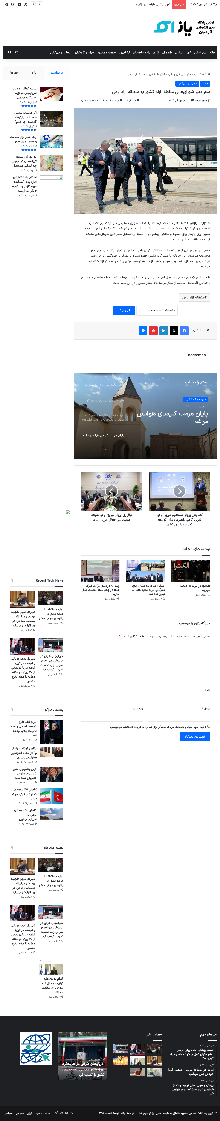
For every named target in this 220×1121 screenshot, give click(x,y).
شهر (188, 52)
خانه (212, 52)
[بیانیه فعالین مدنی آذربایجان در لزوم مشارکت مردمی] (51, 94)
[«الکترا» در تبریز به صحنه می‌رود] (190, 571)
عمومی (20, 1113)
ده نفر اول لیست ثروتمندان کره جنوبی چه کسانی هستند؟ (24, 161)
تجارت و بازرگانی (60, 52)
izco (101, 1113)
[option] (145, 416)
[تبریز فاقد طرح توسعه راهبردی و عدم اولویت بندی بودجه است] (51, 732)
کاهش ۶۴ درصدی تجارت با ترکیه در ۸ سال (24, 794)
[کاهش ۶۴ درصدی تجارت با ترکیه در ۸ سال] (51, 796)
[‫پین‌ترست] (153, 330)
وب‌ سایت (137, 709)
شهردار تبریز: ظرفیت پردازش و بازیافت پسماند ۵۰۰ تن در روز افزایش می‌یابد (126, 4)
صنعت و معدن (107, 52)
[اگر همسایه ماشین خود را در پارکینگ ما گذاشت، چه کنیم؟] (51, 119)
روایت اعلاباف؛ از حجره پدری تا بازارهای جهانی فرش (51, 614)
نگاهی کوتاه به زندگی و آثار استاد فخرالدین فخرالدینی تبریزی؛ (24, 753)
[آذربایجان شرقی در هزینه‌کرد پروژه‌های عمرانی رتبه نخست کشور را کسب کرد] (50, 645)
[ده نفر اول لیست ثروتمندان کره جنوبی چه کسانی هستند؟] (51, 163)
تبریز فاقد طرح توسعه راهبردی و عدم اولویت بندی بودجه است (24, 729)
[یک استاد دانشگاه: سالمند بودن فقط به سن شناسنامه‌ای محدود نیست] (154, 1072)
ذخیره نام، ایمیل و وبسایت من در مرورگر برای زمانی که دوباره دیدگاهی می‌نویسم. (158, 727)
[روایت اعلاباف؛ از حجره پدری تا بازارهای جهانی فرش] (50, 598)
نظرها (14, 72)
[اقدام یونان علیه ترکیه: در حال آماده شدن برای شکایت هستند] (50, 967)
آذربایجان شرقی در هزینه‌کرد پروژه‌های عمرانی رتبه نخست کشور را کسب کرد (51, 663)
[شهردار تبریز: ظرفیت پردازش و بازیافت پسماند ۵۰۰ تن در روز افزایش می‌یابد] (22, 599)
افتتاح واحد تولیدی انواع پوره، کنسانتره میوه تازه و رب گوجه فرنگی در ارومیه (24, 184)
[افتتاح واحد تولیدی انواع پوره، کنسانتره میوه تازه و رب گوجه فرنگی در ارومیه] (51, 336)
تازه (34, 72)
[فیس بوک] (184, 330)
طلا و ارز (167, 52)
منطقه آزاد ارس (193, 297)
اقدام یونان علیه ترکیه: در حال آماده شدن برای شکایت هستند (51, 986)
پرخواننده (57, 72)
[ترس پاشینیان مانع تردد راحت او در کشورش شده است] (51, 774)
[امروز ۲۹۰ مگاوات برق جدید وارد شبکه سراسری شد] (120, 1060)
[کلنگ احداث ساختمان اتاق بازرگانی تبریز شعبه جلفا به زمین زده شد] (145, 571)
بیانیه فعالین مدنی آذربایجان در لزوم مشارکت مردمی (25, 93)
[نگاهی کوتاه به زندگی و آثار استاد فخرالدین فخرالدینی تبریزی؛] (51, 752)
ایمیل (206, 709)
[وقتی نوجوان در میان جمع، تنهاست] (137, 1072)
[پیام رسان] (143, 330)
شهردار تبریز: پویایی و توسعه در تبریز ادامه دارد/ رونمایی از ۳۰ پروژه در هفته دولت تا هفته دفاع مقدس (23, 670)
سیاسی (179, 52)
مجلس (8, 1113)
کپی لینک (124, 310)
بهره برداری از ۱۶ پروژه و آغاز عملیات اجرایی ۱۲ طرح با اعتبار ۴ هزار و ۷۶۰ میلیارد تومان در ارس (172, 417)
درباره (39, 1113)
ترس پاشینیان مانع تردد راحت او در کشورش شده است (25, 773)
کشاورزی (124, 52)
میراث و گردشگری (84, 52)
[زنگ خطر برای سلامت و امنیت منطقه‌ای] (51, 141)
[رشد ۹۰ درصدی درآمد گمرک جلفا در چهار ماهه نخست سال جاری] (100, 571)
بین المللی (200, 52)
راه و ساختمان (141, 52)
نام (207, 690)
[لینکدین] (163, 330)
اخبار (196, 74)
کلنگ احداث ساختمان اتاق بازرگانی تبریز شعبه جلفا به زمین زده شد (148, 590)
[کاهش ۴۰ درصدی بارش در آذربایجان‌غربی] (51, 814)
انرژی (156, 52)
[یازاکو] (184, 28)
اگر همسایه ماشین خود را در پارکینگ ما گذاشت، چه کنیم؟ (24, 117)
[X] (174, 330)
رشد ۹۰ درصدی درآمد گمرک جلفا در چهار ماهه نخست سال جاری (100, 590)
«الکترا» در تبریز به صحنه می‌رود (195, 588)
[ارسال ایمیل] (192, 101)
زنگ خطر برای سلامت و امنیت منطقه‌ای (23, 139)
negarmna (201, 101)
